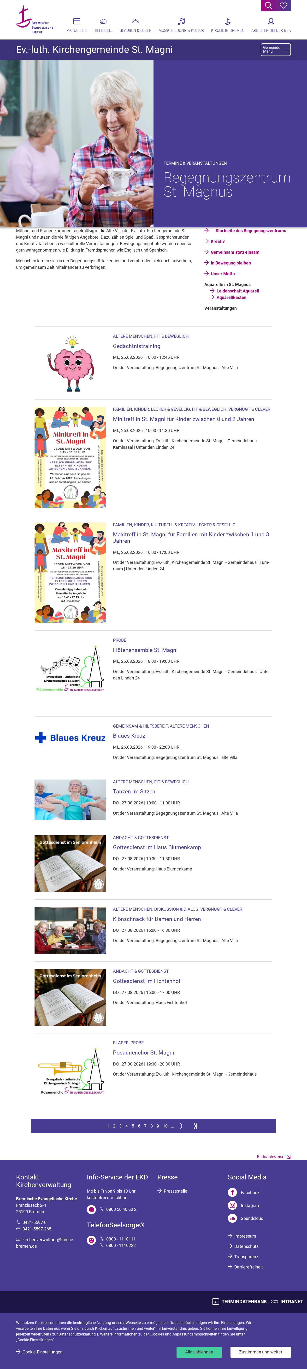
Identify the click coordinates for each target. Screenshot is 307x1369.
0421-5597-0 (35, 1222)
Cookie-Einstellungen (43, 1351)
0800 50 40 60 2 (121, 1209)
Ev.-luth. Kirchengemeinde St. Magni (94, 49)
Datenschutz (246, 1246)
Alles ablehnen (199, 1351)
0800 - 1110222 (121, 1245)
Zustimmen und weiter (260, 1351)
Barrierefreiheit (248, 1266)
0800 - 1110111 (121, 1238)
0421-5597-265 (37, 1228)
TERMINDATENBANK (244, 1301)
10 (165, 1125)
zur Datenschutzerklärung (74, 1334)
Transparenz (246, 1256)
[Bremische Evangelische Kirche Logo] (34, 19)
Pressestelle (175, 1191)
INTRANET (291, 1301)
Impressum (245, 1236)
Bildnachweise (270, 1156)
